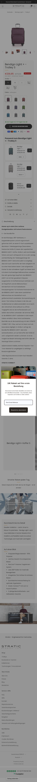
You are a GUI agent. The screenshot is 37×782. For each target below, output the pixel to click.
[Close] (33, 368)
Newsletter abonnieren (18, 410)
